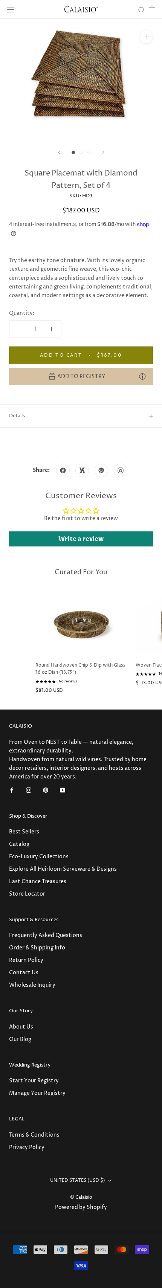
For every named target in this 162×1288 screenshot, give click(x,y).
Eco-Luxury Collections (39, 856)
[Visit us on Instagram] (120, 470)
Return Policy (26, 960)
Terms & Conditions (34, 1134)
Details (17, 415)
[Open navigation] (10, 9)
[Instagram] (28, 789)
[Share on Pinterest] (101, 470)
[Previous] (59, 152)
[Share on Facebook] (63, 470)
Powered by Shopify (81, 1207)
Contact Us (23, 972)
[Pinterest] (45, 789)
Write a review (81, 539)
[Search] (141, 9)
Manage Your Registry (37, 1093)
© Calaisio (81, 1197)
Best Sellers (24, 831)
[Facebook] (11, 789)
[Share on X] (82, 470)
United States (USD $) (77, 1180)
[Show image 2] (81, 152)
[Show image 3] (89, 152)
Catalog (19, 844)
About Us (21, 1026)
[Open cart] (152, 9)
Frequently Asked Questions (45, 935)
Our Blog (20, 1039)
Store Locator (27, 893)
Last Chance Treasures (37, 881)
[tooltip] (142, 376)
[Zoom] (146, 36)
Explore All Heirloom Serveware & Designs (63, 869)
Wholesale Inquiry (32, 985)
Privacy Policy (26, 1147)
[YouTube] (62, 789)
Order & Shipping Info (37, 947)
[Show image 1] (73, 152)
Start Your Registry (34, 1080)
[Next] (103, 152)
